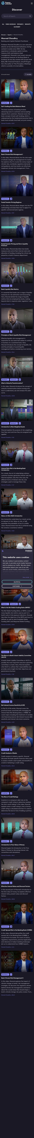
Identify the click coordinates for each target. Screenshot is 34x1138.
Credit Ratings (5, 793)
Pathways (20, 24)
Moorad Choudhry (6, 123)
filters (29, 74)
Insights (27, 24)
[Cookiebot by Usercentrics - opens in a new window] (25, 551)
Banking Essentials (5, 103)
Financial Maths (5, 841)
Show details (26, 577)
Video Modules (11, 24)
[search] (30, 16)
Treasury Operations (5, 604)
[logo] (6, 3)
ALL (3, 24)
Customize (16, 586)
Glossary (17, 27)
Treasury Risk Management (5, 198)
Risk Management (5, 151)
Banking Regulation (14, 423)
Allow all (17, 582)
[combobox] (16, 16)
